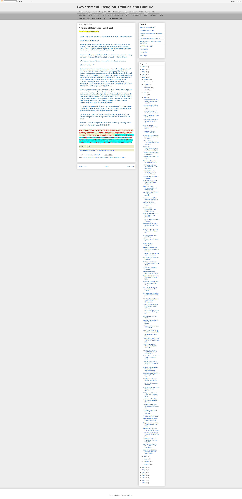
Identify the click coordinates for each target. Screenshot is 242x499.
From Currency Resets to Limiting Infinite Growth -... (151, 294)
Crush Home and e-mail (147, 30)
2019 (144, 472)
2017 (144, 477)
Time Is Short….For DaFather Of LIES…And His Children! (150, 172)
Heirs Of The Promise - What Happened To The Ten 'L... (151, 263)
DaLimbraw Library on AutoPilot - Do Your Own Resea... (150, 451)
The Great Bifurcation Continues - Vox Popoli (150, 112)
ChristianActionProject (115, 15)
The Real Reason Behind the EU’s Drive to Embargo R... (150, 300)
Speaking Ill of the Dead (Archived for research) (151, 331)
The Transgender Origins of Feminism (150, 153)
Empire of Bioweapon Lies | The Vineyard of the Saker (151, 424)
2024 (144, 72)
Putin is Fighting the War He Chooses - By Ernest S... (150, 215)
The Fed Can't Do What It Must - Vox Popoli (151, 254)
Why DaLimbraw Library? (147, 27)
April (145, 456)
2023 (144, 74)
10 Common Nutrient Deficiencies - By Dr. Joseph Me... (150, 351)
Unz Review (143, 52)
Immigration (153, 15)
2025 (144, 69)
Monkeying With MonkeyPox (148, 244)
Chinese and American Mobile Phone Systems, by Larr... (151, 249)
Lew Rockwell (144, 49)
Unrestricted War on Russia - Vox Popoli (149, 161)
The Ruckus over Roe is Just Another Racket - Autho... (150, 306)
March (146, 459)
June (145, 95)
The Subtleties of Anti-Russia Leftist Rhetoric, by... (151, 406)
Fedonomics (133, 11)
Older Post (130, 166)
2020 (144, 470)
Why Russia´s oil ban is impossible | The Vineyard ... (150, 412)
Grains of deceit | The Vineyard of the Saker (150, 198)
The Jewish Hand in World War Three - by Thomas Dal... (151, 340)
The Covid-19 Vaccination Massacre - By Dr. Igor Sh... (151, 312)
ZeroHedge (143, 55)
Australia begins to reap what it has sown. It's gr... (150, 121)
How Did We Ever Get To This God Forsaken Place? (150, 322)
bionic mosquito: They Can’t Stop (150, 235)
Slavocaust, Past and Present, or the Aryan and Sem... (150, 440)
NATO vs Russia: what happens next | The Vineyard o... (150, 182)
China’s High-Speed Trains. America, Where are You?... (151, 142)
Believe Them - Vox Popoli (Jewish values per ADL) (151, 357)
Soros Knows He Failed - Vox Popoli (150, 177)
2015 (144, 483)
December (147, 79)
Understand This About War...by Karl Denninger (151, 429)
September (147, 87)
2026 (144, 67)
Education (82, 15)
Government (96, 11)
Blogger (130, 495)
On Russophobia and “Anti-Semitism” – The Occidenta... (150, 166)
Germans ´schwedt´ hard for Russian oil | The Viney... (150, 283)
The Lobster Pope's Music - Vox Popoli (151, 326)
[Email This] (104, 155)
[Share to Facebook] (110, 155)
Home (107, 166)
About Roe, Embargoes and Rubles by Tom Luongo (150, 289)
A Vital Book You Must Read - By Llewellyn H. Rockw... (150, 400)
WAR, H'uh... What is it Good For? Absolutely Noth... (150, 394)
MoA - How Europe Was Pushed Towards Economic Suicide (150, 369)
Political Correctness (114, 11)
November (147, 82)
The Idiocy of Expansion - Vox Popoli (151, 383)
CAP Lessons (113, 18)
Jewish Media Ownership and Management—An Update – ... (150, 136)
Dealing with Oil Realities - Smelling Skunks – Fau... (151, 374)
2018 (144, 475)
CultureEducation (136, 15)
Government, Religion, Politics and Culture (115, 7)
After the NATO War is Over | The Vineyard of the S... (150, 363)
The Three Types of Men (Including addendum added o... (150, 101)
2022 (144, 77)
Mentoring (97, 15)
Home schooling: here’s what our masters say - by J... (151, 225)
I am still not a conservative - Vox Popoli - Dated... (149, 209)
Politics (81, 11)
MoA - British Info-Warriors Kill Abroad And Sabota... (151, 388)
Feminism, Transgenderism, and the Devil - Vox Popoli (150, 148)
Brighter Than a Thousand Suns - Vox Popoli (150, 127)
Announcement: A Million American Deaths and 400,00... (150, 107)
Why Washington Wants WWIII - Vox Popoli (150, 419)
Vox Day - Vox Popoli (146, 46)
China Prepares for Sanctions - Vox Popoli (150, 272)
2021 (144, 467)
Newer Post (82, 166)
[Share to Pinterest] (112, 155)
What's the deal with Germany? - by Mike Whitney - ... (150, 346)
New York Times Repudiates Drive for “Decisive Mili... (150, 188)
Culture (147, 11)
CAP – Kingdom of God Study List (150, 38)
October (146, 84)
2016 (144, 480)
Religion (82, 18)
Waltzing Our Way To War (151, 416)
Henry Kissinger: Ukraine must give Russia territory (150, 193)
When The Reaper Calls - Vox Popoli (151, 116)
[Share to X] (108, 155)
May (145, 97)
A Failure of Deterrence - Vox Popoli (150, 268)
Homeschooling (97, 18)
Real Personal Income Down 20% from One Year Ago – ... (150, 445)
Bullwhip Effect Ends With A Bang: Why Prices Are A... (151, 231)
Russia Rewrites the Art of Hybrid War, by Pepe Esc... (151, 277)
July (145, 92)
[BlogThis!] (106, 155)
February (147, 461)
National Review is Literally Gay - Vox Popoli (149, 203)
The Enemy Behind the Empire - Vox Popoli (150, 379)
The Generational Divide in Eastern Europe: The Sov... (151, 434)
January (146, 464)
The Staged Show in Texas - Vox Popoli (149, 131)
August (146, 89)
